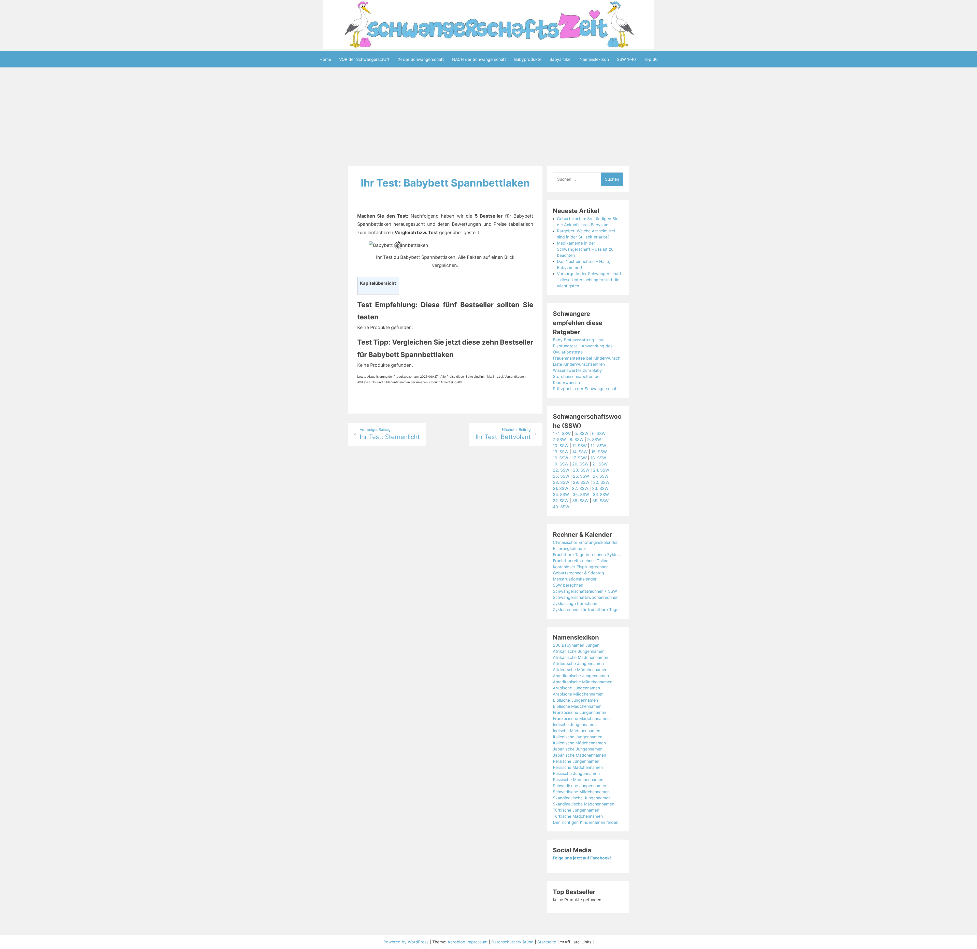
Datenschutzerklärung (512, 941)
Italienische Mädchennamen (579, 742)
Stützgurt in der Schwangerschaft (585, 388)
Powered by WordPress (406, 941)
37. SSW (560, 500)
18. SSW (598, 457)
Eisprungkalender (569, 548)
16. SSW (560, 457)
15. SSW (599, 451)
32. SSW (580, 488)
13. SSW (560, 451)
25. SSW (561, 476)
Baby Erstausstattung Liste (579, 339)
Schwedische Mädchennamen (581, 791)
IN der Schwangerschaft (421, 59)
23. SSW (581, 470)
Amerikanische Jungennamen (581, 675)
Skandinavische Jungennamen (582, 797)
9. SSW (594, 439)
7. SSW (559, 439)
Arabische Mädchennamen (578, 694)
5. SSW (581, 433)
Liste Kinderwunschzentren (579, 364)
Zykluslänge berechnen (575, 603)
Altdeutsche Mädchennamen (580, 669)
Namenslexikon (594, 59)
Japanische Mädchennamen (579, 755)
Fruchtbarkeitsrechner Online (580, 560)
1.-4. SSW (562, 433)
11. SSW (579, 445)
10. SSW (560, 445)
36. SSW (601, 494)
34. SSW (561, 494)
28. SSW (561, 482)
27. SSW (600, 476)
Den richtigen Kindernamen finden (585, 822)
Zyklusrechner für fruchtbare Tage (586, 609)
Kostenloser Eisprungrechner (580, 566)
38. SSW (580, 500)
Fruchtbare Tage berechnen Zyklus (586, 554)
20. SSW (580, 463)
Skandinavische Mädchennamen (583, 803)
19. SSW (560, 463)
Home (325, 59)
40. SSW (561, 506)
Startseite (546, 941)
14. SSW (579, 451)
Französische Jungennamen (579, 712)
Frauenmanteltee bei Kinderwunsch (586, 358)
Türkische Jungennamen (576, 810)
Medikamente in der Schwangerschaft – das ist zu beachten (585, 249)
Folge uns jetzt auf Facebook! (582, 857)
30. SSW (601, 482)
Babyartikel (560, 59)
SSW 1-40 (626, 59)
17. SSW (579, 457)
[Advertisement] (488, 117)
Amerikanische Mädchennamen (582, 681)
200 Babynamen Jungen (576, 645)
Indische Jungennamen (575, 724)
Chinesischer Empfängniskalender (585, 542)
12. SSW (598, 445)
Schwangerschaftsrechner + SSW (585, 591)
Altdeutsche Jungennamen (578, 663)
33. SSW (600, 488)
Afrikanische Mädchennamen (580, 657)
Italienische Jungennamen (577, 736)
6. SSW (599, 433)
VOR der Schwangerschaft (364, 59)
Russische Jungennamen (576, 773)
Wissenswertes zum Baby (577, 370)
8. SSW (576, 439)
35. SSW (581, 494)
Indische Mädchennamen (576, 730)
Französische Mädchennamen (581, 718)
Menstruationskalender (575, 579)
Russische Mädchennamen (578, 779)
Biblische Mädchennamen (577, 706)
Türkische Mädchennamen (578, 816)
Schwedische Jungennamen (579, 785)
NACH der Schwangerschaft (479, 59)
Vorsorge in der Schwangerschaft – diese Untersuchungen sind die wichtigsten (589, 279)
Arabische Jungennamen (576, 687)
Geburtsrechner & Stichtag (578, 572)
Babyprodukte (527, 59)
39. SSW (600, 500)
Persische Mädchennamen (578, 767)
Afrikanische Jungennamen (579, 651)
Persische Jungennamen (576, 761)
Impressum (477, 941)
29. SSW (581, 482)
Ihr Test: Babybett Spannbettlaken (445, 183)
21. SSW (600, 463)
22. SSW (561, 470)
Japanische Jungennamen (577, 749)
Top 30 (651, 59)
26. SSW (581, 476)
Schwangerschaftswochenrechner (585, 597)
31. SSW (560, 488)
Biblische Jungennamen (575, 700)
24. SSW (601, 470)
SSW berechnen (568, 585)
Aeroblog (456, 941)
